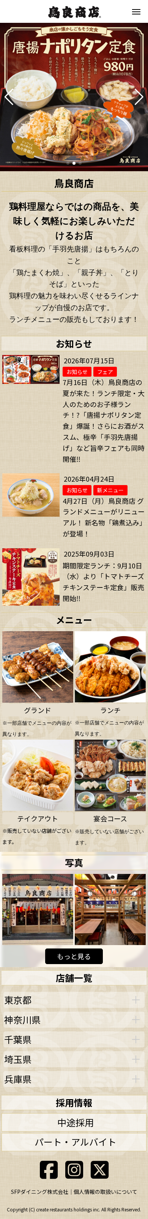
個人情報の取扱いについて (105, 1191)
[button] (9, 97)
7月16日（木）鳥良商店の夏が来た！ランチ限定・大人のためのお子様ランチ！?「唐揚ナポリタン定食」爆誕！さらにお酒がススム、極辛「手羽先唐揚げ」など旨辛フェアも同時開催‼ (104, 420)
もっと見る (74, 956)
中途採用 (75, 1122)
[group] (74, 97)
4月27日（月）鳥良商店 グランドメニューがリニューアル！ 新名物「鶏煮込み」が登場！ (104, 517)
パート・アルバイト (76, 1141)
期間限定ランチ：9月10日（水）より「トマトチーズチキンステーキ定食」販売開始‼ (103, 581)
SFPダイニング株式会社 (39, 1191)
